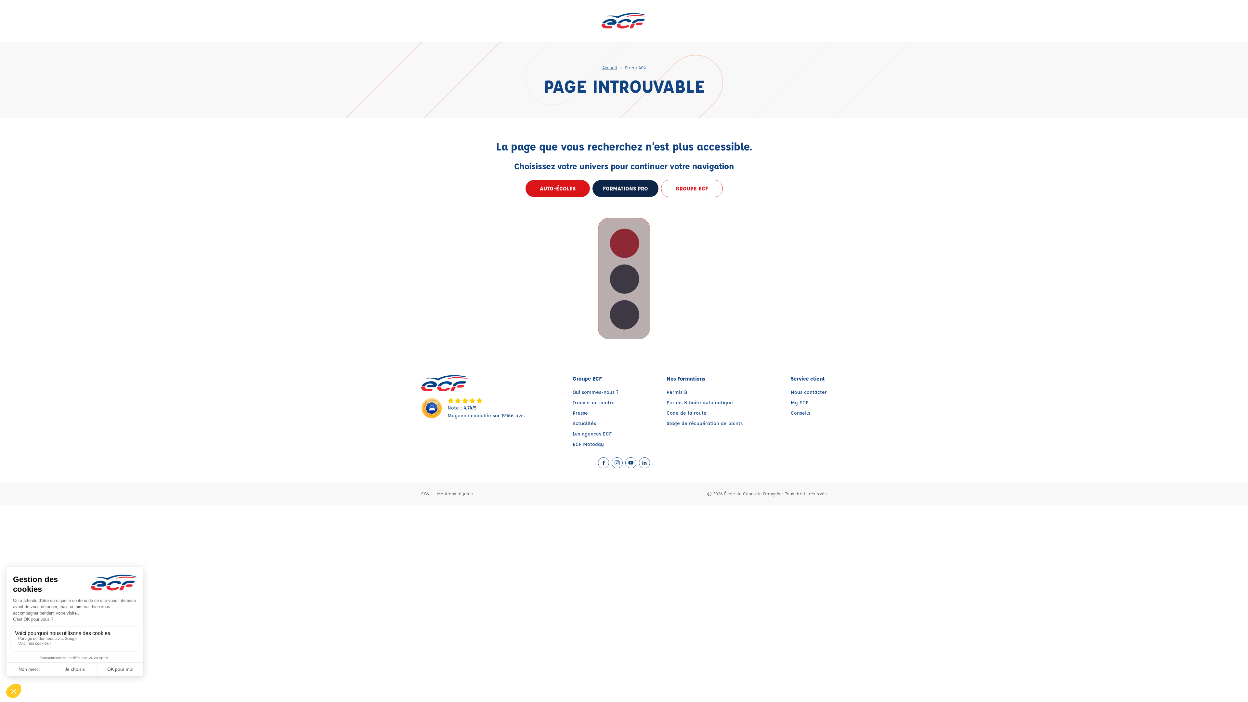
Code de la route (687, 413)
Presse (580, 413)
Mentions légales (455, 493)
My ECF (799, 402)
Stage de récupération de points (705, 423)
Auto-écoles (558, 188)
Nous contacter (809, 392)
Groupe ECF (692, 188)
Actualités (584, 423)
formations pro (625, 188)
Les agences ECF (592, 434)
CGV (425, 493)
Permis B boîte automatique (700, 402)
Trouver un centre (594, 402)
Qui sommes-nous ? (595, 392)
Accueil (609, 67)
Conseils (800, 413)
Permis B (677, 392)
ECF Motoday (588, 444)
